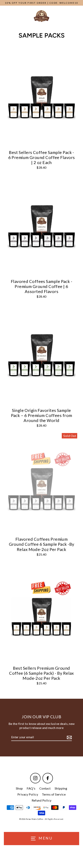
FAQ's (31, 788)
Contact (45, 788)
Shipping (61, 788)
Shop (19, 788)
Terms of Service (54, 794)
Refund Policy (42, 800)
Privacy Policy (27, 794)
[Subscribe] (69, 737)
